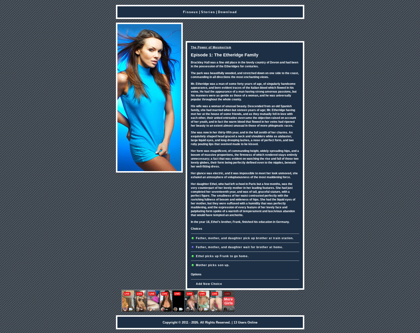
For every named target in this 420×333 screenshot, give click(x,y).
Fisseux (190, 12)
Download (227, 12)
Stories (208, 12)
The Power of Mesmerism (211, 47)
